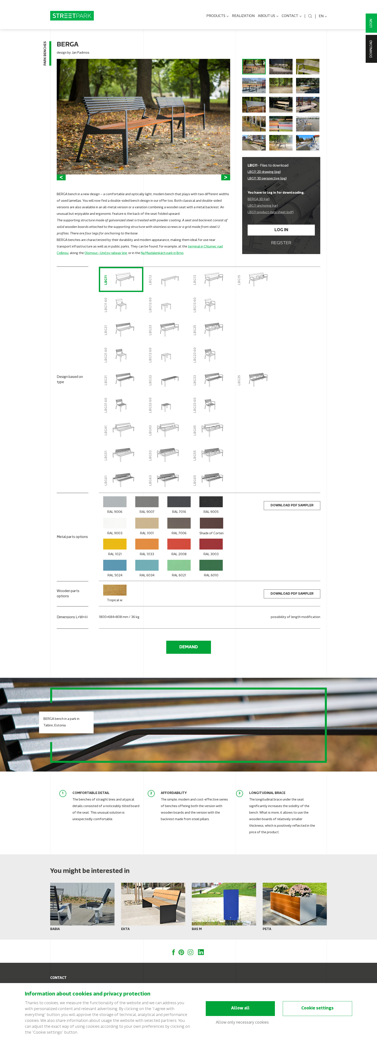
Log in (281, 230)
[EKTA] (153, 908)
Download (371, 49)
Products (215, 16)
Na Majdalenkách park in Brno (162, 253)
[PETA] (295, 908)
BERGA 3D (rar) (258, 199)
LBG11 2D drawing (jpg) (264, 172)
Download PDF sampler (292, 505)
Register (281, 243)
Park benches (45, 53)
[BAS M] (224, 908)
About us (266, 16)
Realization (243, 16)
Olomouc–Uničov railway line (105, 253)
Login (371, 23)
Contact (290, 16)
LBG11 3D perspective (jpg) (267, 178)
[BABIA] (82, 908)
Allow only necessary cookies (242, 1023)
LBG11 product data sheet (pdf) (271, 212)
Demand (188, 647)
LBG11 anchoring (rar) (263, 206)
